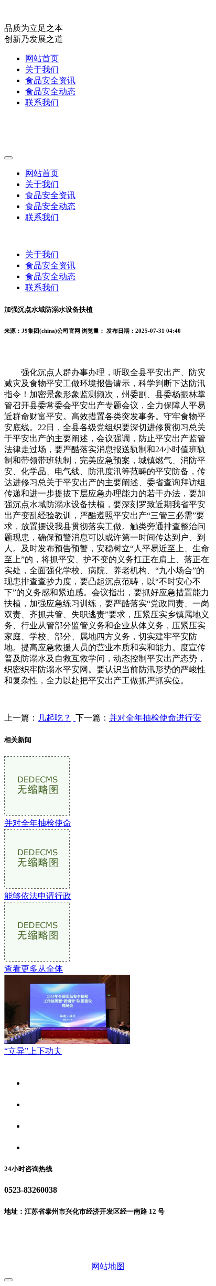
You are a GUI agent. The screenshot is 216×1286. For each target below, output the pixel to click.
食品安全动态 (50, 91)
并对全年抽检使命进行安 (155, 717)
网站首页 (42, 58)
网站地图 (108, 1266)
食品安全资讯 (50, 80)
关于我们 (42, 69)
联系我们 (42, 102)
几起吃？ (54, 717)
